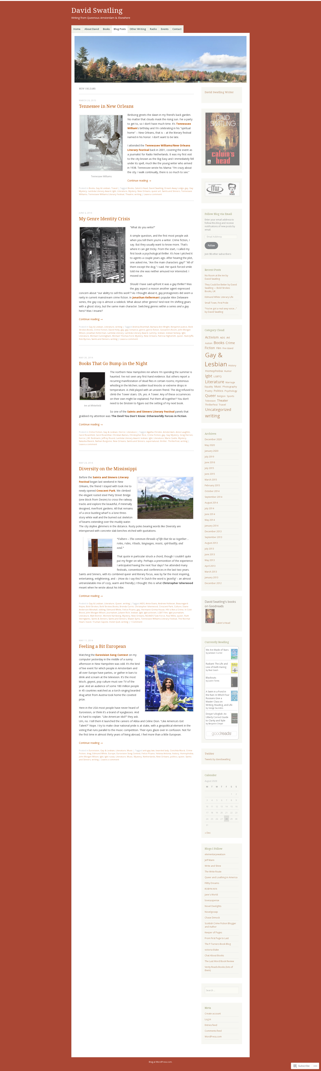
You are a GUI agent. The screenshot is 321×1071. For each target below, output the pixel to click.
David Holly (114, 329)
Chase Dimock (212, 917)
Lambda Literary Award (99, 191)
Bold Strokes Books (109, 606)
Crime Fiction (100, 329)
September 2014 (213, 496)
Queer (118, 603)
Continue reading (139, 180)
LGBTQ (218, 376)
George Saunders (215, 708)
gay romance (131, 329)
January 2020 (211, 450)
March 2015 (211, 479)
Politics (218, 391)
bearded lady (162, 750)
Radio (153, 29)
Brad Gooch (213, 670)
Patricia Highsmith (167, 335)
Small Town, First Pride (216, 302)
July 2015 (209, 468)
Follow (211, 245)
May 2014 (210, 519)
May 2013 (210, 560)
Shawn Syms (134, 618)
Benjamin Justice (179, 326)
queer (180, 335)
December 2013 (213, 531)
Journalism (112, 612)
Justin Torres (213, 680)
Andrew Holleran (166, 603)
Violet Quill (114, 621)
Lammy (153, 332)
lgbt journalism (176, 612)
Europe (111, 753)
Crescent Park (166, 606)
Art (228, 337)
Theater (222, 400)
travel (88, 621)
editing (102, 609)
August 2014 (211, 502)
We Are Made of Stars (217, 649)
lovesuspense (212, 900)
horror (82, 438)
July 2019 (209, 456)
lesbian (161, 332)
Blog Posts (120, 29)
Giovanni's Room (168, 329)
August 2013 (211, 543)
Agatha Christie (154, 432)
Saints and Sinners (171, 191)
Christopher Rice (137, 435)
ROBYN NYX (211, 888)
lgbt (114, 191)
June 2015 (210, 473)
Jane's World (211, 894)
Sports (230, 396)
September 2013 (213, 537)
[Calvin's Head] (210, 622)
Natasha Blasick (86, 441)
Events (164, 29)
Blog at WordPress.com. (160, 1061)
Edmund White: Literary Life (219, 297)
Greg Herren (186, 435)
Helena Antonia (163, 753)
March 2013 (211, 571)
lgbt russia (110, 756)
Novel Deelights (213, 906)
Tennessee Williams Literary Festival (106, 194)
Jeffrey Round (108, 438)
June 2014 (210, 514)
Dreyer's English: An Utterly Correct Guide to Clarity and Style (217, 717)
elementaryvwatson (215, 854)
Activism (212, 337)
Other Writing (138, 29)
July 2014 (209, 508)
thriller (163, 441)
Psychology (231, 391)
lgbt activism (150, 612)
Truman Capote (100, 621)
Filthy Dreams (212, 883)
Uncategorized (218, 409)
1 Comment (136, 621)
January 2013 (211, 577)
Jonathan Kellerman (96, 332)
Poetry (208, 391)
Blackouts (211, 677)
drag (89, 753)
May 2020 (210, 445)
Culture (177, 606)
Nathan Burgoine (103, 441)
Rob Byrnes (84, 339)
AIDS (142, 603)
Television (210, 400)
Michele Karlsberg (112, 615)
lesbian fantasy (173, 332)
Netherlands (149, 756)
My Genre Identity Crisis (104, 218)
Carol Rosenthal (103, 435)
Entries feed (211, 1025)
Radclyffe (188, 335)
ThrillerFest (173, 441)
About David (92, 29)
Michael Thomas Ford (123, 335)
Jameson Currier (215, 653)
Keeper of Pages (213, 932)
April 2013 (210, 566)
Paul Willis (171, 615)
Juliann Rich (124, 612)
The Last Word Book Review (219, 961)
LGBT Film (163, 612)
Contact (176, 29)
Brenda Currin (127, 606)
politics (173, 756)
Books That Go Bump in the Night (113, 363)
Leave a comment (153, 194)
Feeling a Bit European (102, 646)
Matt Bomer (96, 615)
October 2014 (212, 491)
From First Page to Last (217, 938)
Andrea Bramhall (140, 326)
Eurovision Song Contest (128, 753)
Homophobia (186, 753)
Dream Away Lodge (174, 188)
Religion (221, 396)
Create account (213, 1013)
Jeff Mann (209, 860)
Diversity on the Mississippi (108, 468)
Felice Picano (129, 609)
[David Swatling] (160, 59)
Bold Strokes (92, 606)
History (232, 365)
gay (186, 188)
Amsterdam (169, 432)
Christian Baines (120, 435)
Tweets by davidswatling (217, 759)
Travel (114, 188)
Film (218, 348)
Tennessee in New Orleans (106, 106)
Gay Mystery (172, 435)
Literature (122, 191)
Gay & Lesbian (103, 188)
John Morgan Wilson (96, 612)
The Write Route (213, 871)
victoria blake (212, 949)
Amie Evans (151, 603)
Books (106, 29)
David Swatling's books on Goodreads (220, 604)
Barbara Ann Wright (160, 326)
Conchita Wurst (177, 750)
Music (130, 750)
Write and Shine (213, 865)
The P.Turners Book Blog (218, 944)
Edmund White (114, 609)
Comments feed (213, 1030)
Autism (208, 343)
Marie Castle (171, 438)
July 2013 (209, 548)
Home (76, 29)
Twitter (209, 753)
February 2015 (212, 485)
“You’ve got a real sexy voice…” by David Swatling (221, 310)
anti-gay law (149, 750)
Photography (230, 386)
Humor (228, 371)
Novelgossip (211, 911)
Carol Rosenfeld (87, 435)
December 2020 (213, 439)
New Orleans (143, 191)
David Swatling (96, 10)
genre (142, 329)
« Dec (208, 832)
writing (137, 194)
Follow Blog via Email (218, 213)
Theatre (129, 194)
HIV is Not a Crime (175, 609)
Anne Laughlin (183, 432)
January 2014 (211, 525)
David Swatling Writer (219, 92)
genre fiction (152, 329)
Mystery (132, 191)
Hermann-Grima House (153, 609)
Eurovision (94, 750)
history (175, 753)
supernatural (152, 441)
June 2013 (210, 554)
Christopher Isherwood (146, 606)
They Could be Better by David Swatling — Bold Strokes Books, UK (221, 288)
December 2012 (213, 583)
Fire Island (228, 348)
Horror (122, 432)
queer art (156, 191)
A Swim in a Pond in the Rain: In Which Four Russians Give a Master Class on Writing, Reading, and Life (219, 698)
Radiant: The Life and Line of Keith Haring (217, 665)
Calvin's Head (141, 188)
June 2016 (210, 462)
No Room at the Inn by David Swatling (216, 277)
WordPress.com (213, 1036)
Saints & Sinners (99, 618)
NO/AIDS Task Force (155, 615)
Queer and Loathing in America (221, 877)
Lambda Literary (115, 332)
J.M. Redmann (93, 438)
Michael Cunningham (100, 335)
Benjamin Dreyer (215, 723)
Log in (208, 1019)
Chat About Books (214, 955)
